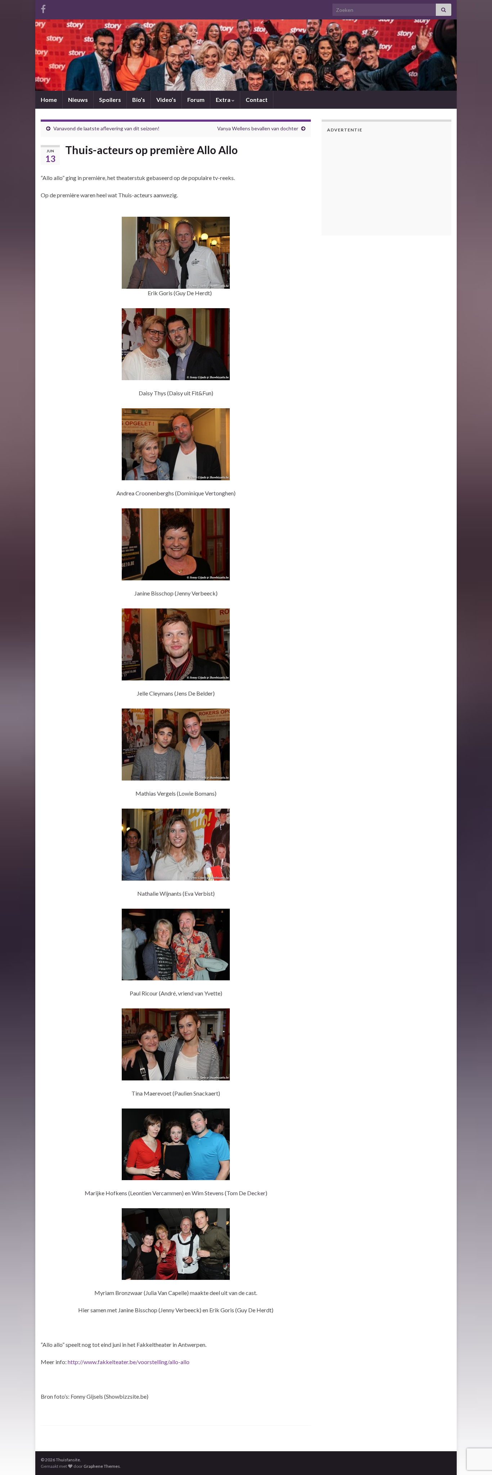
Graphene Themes (102, 1466)
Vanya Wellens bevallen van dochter (257, 128)
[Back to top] (476, 1432)
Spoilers (110, 99)
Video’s (166, 99)
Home (49, 99)
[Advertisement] (372, 183)
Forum (196, 99)
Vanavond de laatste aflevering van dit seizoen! (106, 128)
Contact (257, 99)
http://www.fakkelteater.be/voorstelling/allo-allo (128, 1361)
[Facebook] (43, 8)
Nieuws (78, 99)
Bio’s (138, 99)
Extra (224, 99)
